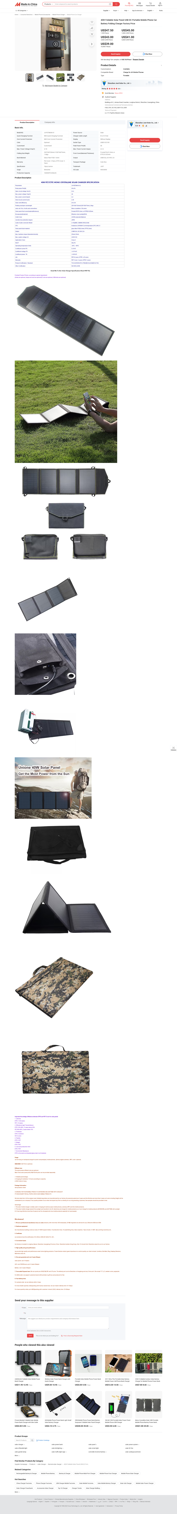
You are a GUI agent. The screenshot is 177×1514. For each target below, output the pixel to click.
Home (16, 14)
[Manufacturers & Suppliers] (26, 4)
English (41, 1501)
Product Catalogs (43, 1440)
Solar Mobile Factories (86, 1483)
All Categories (22, 10)
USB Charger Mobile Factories (65, 1483)
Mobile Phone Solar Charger (130, 1473)
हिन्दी (116, 1501)
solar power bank (57, 1444)
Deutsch (85, 1501)
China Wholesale (80, 1499)
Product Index (124, 1499)
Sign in (160, 5)
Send (30, 1336)
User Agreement (100, 1506)
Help (125, 10)
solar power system (131, 1444)
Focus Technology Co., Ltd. (75, 1506)
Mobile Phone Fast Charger (108, 1473)
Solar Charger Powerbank (24, 1488)
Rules (161, 10)
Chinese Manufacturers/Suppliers (64, 1499)
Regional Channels (113, 1499)
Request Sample (138, 59)
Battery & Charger (64, 1473)
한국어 (105, 1501)
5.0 (136, 126)
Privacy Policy (119, 1506)
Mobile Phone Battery (48, 1473)
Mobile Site (133, 1499)
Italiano (78, 1501)
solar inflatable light (21, 1448)
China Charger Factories (24, 1483)
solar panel (91, 1444)
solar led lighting (57, 1448)
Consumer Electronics (26, 14)
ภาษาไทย (122, 1501)
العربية (99, 1501)
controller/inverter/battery (96, 1452)
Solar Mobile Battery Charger (107, 1483)
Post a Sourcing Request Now (71, 1336)
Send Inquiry (115, 54)
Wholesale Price (91, 1499)
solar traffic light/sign (58, 1452)
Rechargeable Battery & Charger (26, 1473)
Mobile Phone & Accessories (42, 14)
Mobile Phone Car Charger (74, 14)
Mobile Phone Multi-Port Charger (85, 1473)
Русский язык (70, 1501)
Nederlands (92, 1501)
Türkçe (128, 1501)
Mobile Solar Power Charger (145, 1483)
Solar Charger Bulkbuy (93, 1488)
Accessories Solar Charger (45, 1488)
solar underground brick (133, 1452)
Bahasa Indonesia (145, 1501)
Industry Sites (101, 1499)
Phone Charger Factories (44, 1483)
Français (61, 1501)
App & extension (137, 10)
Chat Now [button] (148, 54)
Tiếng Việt (135, 1501)
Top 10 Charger (63, 1488)
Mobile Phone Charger (58, 14)
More (16, 1492)
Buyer (115, 10)
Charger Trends (77, 1488)
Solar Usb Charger (126, 1483)
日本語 (111, 1501)
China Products (48, 1499)
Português (54, 1501)
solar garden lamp (20, 1452)
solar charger (19, 1444)
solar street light (93, 1448)
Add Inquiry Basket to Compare (56, 85)
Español (47, 1501)
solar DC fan (129, 1448)
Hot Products (38, 1499)
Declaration (110, 1506)
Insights (140, 1499)
